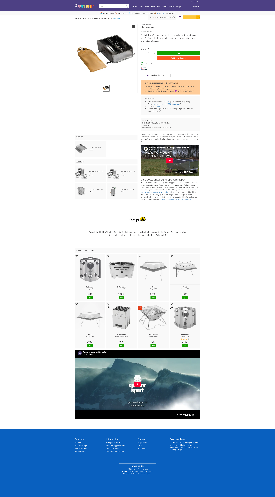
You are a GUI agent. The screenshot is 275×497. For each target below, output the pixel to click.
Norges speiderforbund (180, 445)
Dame (147, 6)
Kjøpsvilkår (142, 442)
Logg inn (196, 6)
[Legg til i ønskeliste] (76, 256)
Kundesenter (195, 2)
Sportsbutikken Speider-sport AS (182, 442)
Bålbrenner (105, 18)
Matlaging (94, 18)
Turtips (178, 6)
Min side (78, 442)
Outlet (165, 6)
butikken (166, 102)
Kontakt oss (142, 448)
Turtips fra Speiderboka (115, 451)
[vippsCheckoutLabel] (178, 58)
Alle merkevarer (81, 448)
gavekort (176, 104)
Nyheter (171, 6)
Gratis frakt (161, 13)
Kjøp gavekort (80, 451)
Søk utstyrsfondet (113, 448)
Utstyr (141, 6)
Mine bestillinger (81, 445)
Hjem (77, 18)
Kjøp (178, 53)
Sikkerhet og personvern (115, 445)
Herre (153, 6)
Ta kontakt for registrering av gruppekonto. (168, 191)
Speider (134, 6)
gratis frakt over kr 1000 (162, 104)
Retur (140, 445)
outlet (158, 106)
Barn (158, 6)
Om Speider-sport (113, 442)
